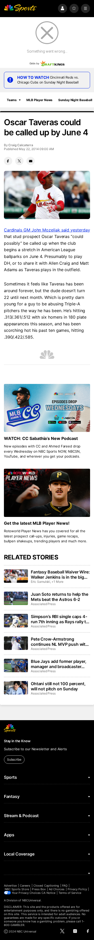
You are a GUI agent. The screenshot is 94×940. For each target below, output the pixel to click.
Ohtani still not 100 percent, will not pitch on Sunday (58, 686)
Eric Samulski (40, 582)
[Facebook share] (8, 161)
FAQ (64, 885)
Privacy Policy (77, 889)
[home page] (20, 8)
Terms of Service (69, 893)
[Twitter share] (19, 161)
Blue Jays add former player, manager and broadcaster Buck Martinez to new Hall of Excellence (59, 664)
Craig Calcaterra (20, 145)
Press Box (39, 889)
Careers (25, 885)
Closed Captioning (46, 885)
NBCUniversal (31, 900)
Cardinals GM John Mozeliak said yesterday (47, 230)
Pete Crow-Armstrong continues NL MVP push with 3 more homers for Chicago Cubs (59, 641)
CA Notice (48, 893)
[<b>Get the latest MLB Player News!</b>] (47, 493)
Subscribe (14, 759)
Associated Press (43, 604)
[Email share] (30, 161)
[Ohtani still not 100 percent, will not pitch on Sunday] (16, 688)
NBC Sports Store (17, 889)
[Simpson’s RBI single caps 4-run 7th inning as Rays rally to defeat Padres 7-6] (16, 620)
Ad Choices (57, 889)
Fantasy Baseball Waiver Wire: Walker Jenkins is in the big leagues (60, 574)
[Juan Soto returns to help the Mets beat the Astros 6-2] (16, 598)
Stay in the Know (17, 741)
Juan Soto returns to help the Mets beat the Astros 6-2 (59, 597)
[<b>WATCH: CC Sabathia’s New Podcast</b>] (47, 408)
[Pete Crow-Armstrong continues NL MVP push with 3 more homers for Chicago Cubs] (16, 643)
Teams (12, 100)
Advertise (10, 885)
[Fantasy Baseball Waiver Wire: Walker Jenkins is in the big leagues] (16, 576)
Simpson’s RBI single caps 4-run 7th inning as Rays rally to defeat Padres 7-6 (60, 619)
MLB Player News (39, 100)
